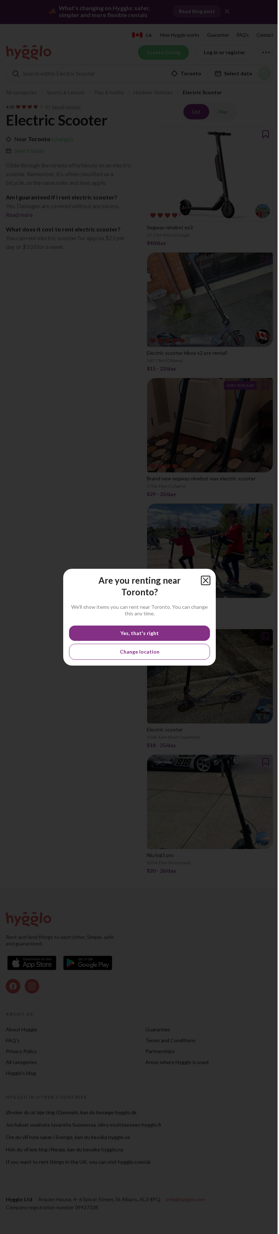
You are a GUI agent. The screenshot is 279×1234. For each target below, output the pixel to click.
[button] (205, 580)
